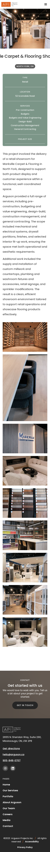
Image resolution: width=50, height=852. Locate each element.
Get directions (11, 748)
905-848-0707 (12, 760)
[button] (45, 4)
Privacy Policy (25, 847)
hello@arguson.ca (13, 754)
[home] (8, 4)
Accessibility (32, 841)
